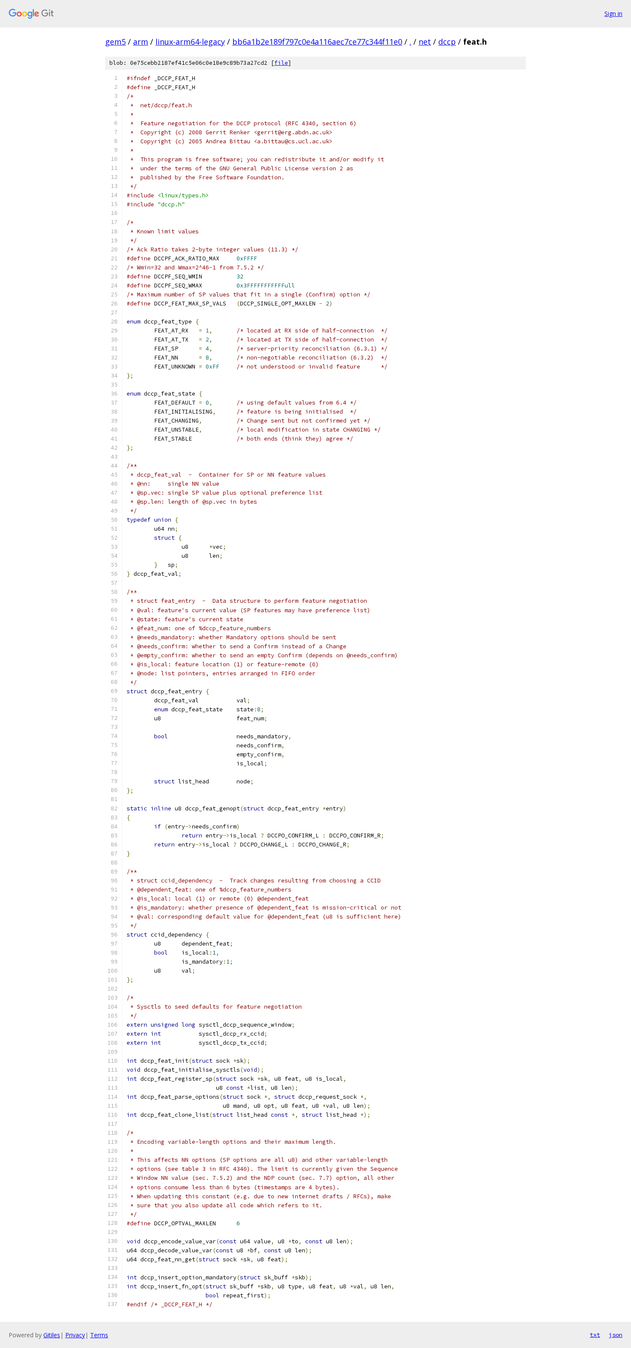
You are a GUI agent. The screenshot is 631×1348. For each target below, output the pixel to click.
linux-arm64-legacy (190, 41)
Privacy (75, 1335)
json (615, 1335)
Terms (99, 1335)
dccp (447, 41)
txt (595, 1335)
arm (140, 41)
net (425, 41)
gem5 (115, 41)
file (281, 62)
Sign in (613, 13)
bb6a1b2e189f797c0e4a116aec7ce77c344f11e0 (317, 41)
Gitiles (51, 1335)
